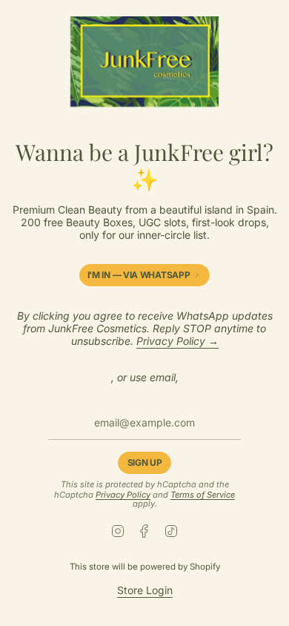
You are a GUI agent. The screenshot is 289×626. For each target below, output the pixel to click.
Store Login (145, 590)
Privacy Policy (123, 495)
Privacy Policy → (177, 341)
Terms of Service (202, 495)
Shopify (205, 566)
